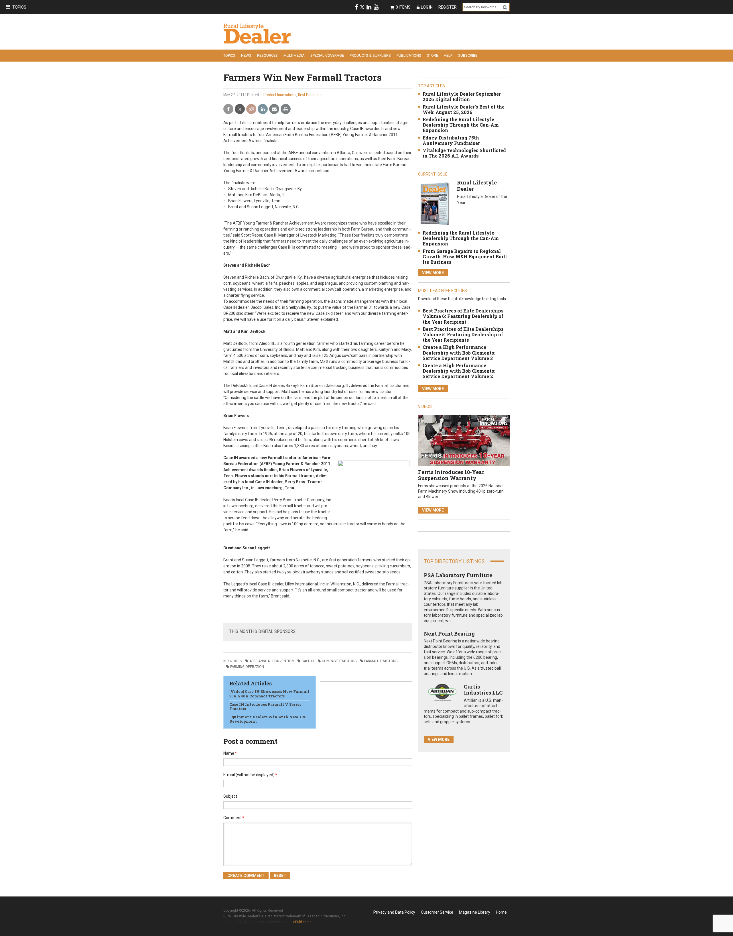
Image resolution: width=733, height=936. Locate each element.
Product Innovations (279, 95)
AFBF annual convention (271, 661)
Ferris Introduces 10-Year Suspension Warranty (451, 475)
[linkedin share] (263, 109)
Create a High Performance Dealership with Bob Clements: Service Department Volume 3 (459, 352)
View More (433, 272)
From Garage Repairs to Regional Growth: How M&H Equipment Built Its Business (465, 256)
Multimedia (294, 55)
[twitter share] (240, 109)
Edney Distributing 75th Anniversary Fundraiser (451, 140)
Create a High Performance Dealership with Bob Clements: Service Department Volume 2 (459, 370)
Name (230, 753)
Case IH (308, 661)
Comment (233, 817)
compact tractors (339, 661)
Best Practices (310, 95)
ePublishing (302, 922)
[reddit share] (251, 109)
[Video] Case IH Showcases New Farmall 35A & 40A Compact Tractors (269, 694)
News (246, 55)
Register (447, 7)
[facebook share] (228, 109)
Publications (409, 55)
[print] (286, 109)
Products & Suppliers (370, 55)
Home (501, 912)
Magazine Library (474, 912)
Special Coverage (327, 55)
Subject (230, 796)
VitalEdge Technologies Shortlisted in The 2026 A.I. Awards (464, 153)
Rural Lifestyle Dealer (477, 185)
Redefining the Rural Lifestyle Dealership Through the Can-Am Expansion (461, 124)
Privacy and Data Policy (394, 912)
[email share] (274, 109)
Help (448, 55)
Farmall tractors (380, 661)
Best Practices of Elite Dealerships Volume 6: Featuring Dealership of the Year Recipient (463, 316)
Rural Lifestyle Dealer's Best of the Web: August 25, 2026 (464, 109)
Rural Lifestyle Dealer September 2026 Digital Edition (462, 96)
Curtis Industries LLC (483, 689)
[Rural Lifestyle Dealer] (435, 203)
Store (432, 55)
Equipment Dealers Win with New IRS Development (267, 719)
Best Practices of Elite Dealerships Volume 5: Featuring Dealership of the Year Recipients (463, 334)
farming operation (247, 667)
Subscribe (467, 55)
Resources (267, 55)
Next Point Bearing (449, 633)
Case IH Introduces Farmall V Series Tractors (265, 706)
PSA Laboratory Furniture (458, 575)
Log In (427, 7)
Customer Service (437, 912)
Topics (19, 7)
